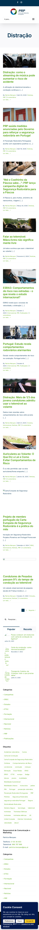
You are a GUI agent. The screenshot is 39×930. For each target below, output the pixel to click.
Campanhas (8, 695)
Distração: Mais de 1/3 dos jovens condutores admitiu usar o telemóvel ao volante (19, 402)
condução (18, 767)
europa (19, 774)
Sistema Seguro (9, 808)
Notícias (30, 95)
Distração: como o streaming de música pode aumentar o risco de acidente (19, 77)
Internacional (12, 313)
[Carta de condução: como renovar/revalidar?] (7, 648)
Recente (28, 629)
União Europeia (9, 819)
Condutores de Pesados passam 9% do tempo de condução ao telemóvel (18, 579)
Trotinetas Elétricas (20, 811)
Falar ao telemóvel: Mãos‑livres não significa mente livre (18, 239)
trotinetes (7, 815)
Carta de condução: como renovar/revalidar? (21, 648)
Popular (11, 629)
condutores (8, 767)
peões (32, 785)
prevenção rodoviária (25, 789)
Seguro (30, 800)
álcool (16, 823)
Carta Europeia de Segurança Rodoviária (18, 759)
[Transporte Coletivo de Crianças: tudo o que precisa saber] (7, 672)
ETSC (6, 709)
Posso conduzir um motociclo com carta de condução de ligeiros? (22, 637)
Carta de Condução (11, 756)
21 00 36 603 (16, 842)
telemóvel (31, 808)
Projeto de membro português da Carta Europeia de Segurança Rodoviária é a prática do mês (18, 523)
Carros (24, 752)
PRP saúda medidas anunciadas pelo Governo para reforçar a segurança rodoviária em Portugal (18, 130)
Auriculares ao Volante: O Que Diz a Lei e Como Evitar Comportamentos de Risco (19, 458)
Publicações (24, 313)
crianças (28, 767)
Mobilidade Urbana (10, 785)
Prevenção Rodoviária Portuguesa (16, 793)
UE (30, 815)
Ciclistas (7, 763)
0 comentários (11, 97)
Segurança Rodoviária (20, 797)
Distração (7, 771)
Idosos (6, 778)
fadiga (27, 774)
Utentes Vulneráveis (25, 819)
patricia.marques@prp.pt (18, 847)
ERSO (6, 774)
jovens (14, 778)
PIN (5, 789)
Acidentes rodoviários (11, 752)
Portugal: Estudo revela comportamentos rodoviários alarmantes (17, 347)
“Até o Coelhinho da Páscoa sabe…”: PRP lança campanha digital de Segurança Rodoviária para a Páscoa (19, 186)
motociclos (24, 785)
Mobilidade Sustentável (12, 782)
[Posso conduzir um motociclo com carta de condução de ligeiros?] (7, 635)
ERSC (32, 545)
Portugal (12, 789)
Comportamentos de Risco (22, 763)
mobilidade (23, 778)
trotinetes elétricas (20, 815)
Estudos (30, 423)
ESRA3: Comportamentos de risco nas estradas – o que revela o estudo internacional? (18, 292)
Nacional (7, 724)
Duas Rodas (17, 771)
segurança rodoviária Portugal (14, 800)
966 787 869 (17, 844)
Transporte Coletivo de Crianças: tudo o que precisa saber (22, 673)
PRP (4, 97)
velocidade (8, 823)
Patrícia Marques (10, 95)
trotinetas (7, 811)
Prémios (7, 797)
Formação (8, 714)
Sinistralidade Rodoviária (12, 804)
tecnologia (21, 808)
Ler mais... (6, 99)
